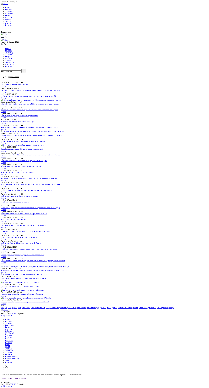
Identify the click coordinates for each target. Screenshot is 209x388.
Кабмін (36, 308)
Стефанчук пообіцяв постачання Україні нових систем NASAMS (25, 302)
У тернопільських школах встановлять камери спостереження (24, 214)
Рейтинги (8, 9)
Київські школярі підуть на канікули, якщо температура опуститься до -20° (28, 96)
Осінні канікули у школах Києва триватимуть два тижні (22, 149)
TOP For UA (9, 21)
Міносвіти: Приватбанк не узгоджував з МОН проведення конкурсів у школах (30, 104)
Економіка (9, 341)
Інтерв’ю (8, 15)
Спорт (7, 347)
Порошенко (26, 308)
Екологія (8, 354)
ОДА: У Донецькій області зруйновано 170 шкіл (19, 237)
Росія (84, 308)
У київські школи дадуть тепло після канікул (17, 121)
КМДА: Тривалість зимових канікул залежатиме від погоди (23, 141)
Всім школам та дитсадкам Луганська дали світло (19, 116)
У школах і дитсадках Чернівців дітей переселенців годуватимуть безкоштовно (30, 184)
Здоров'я (8, 349)
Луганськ (164, 308)
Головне (8, 7)
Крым (130, 308)
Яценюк (42, 308)
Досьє (7, 360)
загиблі (79, 308)
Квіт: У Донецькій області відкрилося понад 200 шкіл (21, 167)
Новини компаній (12, 356)
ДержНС (103, 308)
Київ (19, 308)
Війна (7, 345)
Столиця (8, 17)
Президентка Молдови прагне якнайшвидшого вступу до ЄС (23, 278)
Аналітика (9, 13)
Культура (8, 25)
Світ (6, 339)
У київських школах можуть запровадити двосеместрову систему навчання (29, 249)
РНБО (109, 308)
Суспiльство (9, 23)
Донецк (62, 308)
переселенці (143, 308)
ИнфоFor (8, 362)
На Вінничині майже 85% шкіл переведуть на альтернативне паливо (26, 190)
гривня (153, 308)
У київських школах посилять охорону (15, 202)
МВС (159, 308)
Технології (9, 351)
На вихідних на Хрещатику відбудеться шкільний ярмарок (22, 255)
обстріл (120, 308)
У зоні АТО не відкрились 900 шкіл (14, 219)
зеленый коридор (93, 308)
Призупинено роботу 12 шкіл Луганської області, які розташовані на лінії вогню (31, 155)
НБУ (9, 308)
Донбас (114, 308)
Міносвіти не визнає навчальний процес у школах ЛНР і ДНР (24, 161)
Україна (14, 308)
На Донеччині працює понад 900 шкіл (15, 84)
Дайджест (9, 19)
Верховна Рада (70, 308)
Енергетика (9, 325)
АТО (2, 308)
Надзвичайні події (12, 358)
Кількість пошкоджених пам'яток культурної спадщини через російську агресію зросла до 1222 (36, 270)
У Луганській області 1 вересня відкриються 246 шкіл (21, 243)
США (125, 308)
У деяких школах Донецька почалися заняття (17, 172)
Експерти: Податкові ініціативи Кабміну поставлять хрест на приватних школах (31, 90)
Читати (3, 86)
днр (149, 308)
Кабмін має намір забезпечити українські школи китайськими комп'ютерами (29, 110)
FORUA (13, 314)
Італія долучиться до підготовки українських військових (22, 294)
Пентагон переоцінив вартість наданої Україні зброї (20, 286)
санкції (135, 308)
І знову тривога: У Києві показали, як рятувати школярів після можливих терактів (31, 135)
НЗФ (57, 308)
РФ (6, 308)
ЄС (47, 308)
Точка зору (9, 11)
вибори (171, 308)
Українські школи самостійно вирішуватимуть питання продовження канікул (29, 127)
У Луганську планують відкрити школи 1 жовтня (19, 196)
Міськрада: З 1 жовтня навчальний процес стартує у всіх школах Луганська (29, 178)
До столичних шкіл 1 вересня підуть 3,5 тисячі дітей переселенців (25, 231)
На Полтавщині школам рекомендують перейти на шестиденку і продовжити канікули (33, 261)
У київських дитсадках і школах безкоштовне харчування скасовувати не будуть (30, 208)
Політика (8, 343)
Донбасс (51, 308)
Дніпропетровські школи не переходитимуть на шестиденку (23, 225)
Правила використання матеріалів (13, 378)
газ (32, 308)
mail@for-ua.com (7, 315)
